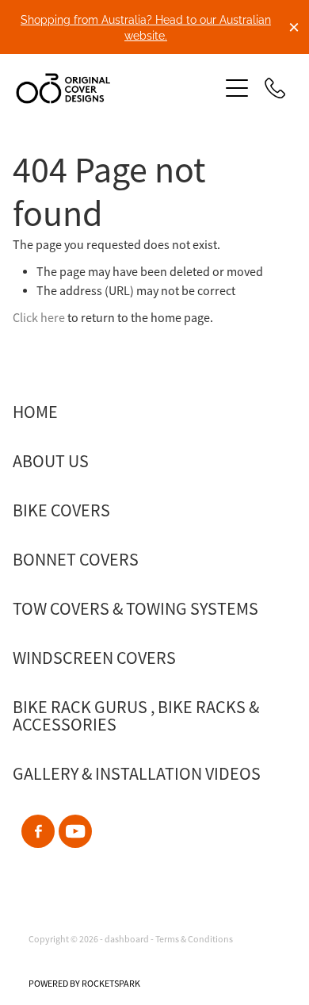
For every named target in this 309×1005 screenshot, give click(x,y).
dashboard (127, 939)
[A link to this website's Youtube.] (75, 831)
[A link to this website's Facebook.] (38, 831)
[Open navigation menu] (237, 88)
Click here (39, 318)
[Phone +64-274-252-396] (275, 88)
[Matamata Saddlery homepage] (109, 88)
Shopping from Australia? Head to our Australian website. (146, 26)
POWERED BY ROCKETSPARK (84, 983)
